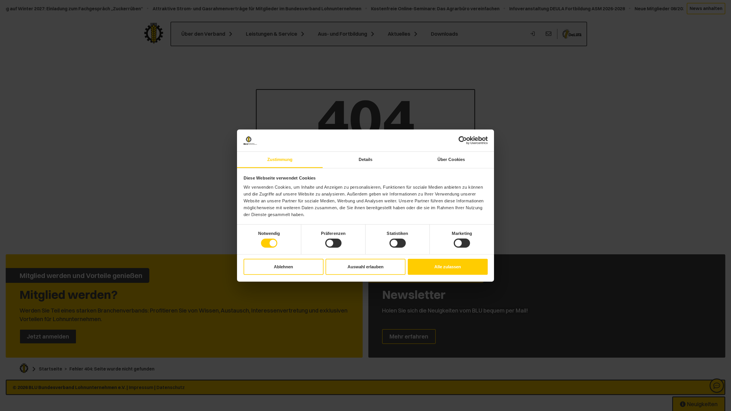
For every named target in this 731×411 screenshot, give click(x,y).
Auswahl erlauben (365, 266)
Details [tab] (366, 159)
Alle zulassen (447, 266)
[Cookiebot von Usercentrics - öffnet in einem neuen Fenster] (463, 140)
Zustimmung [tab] (280, 159)
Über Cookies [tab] (451, 159)
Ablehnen (283, 266)
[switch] (333, 243)
